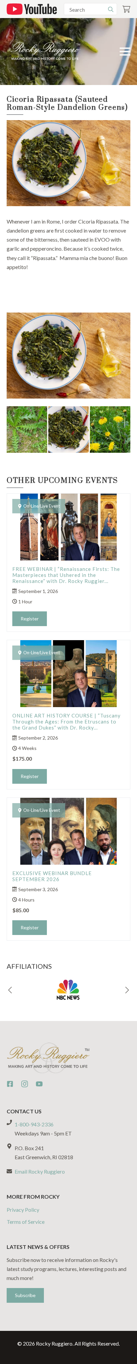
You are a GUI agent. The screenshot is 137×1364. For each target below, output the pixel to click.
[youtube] (39, 1084)
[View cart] (126, 9)
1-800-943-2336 (34, 1124)
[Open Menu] (125, 51)
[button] (10, 990)
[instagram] (24, 1084)
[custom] (10, 1084)
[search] (111, 9)
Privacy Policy (23, 1209)
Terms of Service (26, 1221)
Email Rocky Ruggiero (40, 1171)
